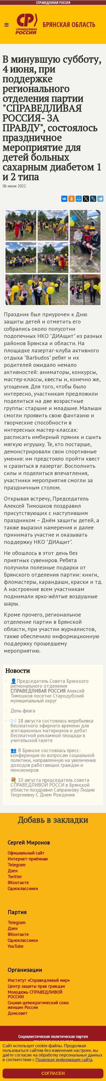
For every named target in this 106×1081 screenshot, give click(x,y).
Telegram (16, 864)
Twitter (15, 876)
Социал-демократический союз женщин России (38, 1005)
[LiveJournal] (93, 199)
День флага (20, 711)
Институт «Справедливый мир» (39, 980)
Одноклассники (23, 888)
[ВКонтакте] (64, 199)
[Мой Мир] (79, 199)
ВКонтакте (18, 882)
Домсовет (18, 1013)
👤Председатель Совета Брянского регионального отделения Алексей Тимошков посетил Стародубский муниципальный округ (47, 691)
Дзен (12, 870)
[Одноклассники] (71, 199)
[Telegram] (100, 199)
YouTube (15, 946)
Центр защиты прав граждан (36, 986)
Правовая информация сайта (64, 1060)
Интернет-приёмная (28, 859)
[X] (86, 199)
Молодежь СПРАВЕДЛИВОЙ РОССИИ (35, 994)
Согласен (53, 1073)
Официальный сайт (26, 853)
